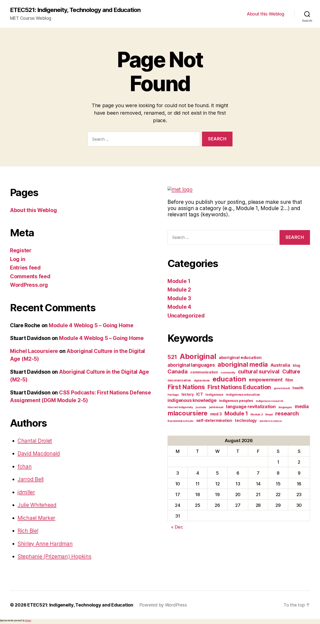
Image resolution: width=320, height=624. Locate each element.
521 (172, 356)
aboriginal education (240, 357)
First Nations (186, 387)
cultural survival (259, 371)
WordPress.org (29, 285)
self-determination (214, 420)
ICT (199, 394)
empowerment (265, 380)
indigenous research (269, 401)
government (282, 388)
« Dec (177, 527)
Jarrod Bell (31, 479)
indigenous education (243, 394)
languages (285, 407)
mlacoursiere (188, 413)
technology (245, 420)
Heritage (173, 394)
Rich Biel (28, 531)
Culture (291, 371)
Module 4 (179, 307)
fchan (25, 466)
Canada (178, 371)
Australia (280, 365)
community (227, 372)
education (229, 379)
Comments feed (30, 276)
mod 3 (216, 414)
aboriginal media (243, 364)
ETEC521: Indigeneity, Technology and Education (75, 10)
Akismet (28, 620)
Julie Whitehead (37, 505)
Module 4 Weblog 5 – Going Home (91, 325)
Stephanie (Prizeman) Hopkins (54, 556)
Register (21, 250)
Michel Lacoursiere (34, 351)
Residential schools (181, 421)
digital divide (202, 380)
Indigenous (214, 394)
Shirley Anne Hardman (45, 544)
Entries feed (25, 268)
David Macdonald (39, 453)
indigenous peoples (236, 400)
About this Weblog (265, 13)
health (298, 388)
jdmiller (26, 492)
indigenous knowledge (192, 400)
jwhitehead (216, 407)
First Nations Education (239, 387)
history (188, 394)
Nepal (269, 414)
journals (201, 407)
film (289, 379)
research (287, 413)
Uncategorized (186, 315)
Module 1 (179, 281)
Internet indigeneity (180, 407)
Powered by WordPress (163, 605)
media (302, 406)
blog (296, 365)
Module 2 (179, 290)
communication (204, 372)
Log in (17, 259)
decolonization (179, 380)
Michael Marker (36, 518)
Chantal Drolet (35, 441)
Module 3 (179, 298)
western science (271, 421)
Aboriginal (198, 356)
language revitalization (251, 406)
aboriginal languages (191, 365)
